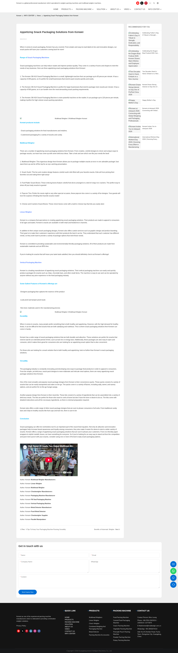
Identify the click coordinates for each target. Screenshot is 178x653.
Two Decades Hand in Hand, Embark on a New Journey (150, 73)
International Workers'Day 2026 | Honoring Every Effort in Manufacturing (150, 138)
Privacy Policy (21, 626)
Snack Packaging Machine (38, 57)
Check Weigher (94, 623)
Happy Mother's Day (149, 100)
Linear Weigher (26, 212)
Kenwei (18, 15)
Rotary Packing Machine (121, 640)
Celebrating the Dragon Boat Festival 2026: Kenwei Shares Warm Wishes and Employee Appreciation (151, 52)
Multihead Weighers (95, 617)
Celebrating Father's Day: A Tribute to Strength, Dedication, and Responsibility (150, 34)
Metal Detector (94, 632)
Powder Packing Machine (121, 637)
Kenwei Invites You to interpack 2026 (149, 127)
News (39, 15)
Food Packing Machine (121, 617)
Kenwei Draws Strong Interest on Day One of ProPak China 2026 (149, 86)
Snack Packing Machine (121, 626)
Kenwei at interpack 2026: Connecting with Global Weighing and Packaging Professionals (150, 109)
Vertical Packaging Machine (31, 262)
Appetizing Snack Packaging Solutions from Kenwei (60, 15)
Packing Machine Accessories (99, 635)
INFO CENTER (29, 15)
